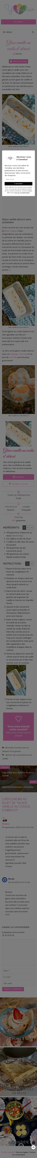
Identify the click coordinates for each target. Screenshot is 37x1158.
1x (24, 527)
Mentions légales (22, 1152)
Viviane (5, 824)
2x (28, 527)
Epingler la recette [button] (20, 484)
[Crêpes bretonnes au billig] (18, 1094)
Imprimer (20, 477)
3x (32, 527)
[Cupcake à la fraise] (18, 1044)
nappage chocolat (18, 354)
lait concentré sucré (22, 755)
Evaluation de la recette (13, 932)
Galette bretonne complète (17, 787)
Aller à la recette (19, 61)
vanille (5, 758)
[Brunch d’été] (18, 1144)
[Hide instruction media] (31, 563)
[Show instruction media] (27, 563)
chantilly (13, 357)
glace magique (11, 230)
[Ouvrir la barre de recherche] (33, 32)
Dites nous (11, 732)
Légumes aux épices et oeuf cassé (18, 774)
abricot (8, 755)
